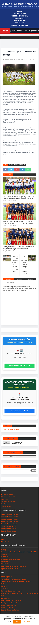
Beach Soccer (5, 541)
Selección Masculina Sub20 (9, 514)
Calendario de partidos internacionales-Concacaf (16, 581)
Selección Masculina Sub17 (9, 517)
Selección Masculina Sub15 (9, 519)
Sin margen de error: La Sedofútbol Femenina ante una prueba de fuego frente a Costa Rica (18, 248)
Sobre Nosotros (19, 20)
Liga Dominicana (19, 14)
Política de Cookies (7, 494)
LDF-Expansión (5, 564)
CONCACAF (4, 588)
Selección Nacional (19, 16)
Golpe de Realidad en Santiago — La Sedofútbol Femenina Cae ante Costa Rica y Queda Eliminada (18, 222)
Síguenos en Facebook (19, 411)
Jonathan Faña (5, 561)
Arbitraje (3, 549)
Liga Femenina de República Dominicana (13, 566)
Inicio (19, 11)
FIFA (2, 596)
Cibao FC (4, 586)
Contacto (19, 23)
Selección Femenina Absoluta (10, 610)
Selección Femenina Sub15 (9, 528)
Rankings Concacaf (7, 607)
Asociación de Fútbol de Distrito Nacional (13, 579)
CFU (2, 584)
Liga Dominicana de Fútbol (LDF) (11, 600)
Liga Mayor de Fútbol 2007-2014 (11, 568)
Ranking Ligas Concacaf (8, 605)
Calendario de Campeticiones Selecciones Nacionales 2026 (19, 552)
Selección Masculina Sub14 (9, 521)
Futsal (3, 539)
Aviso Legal (4, 499)
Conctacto (4, 504)
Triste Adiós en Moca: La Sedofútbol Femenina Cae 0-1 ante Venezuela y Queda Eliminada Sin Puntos (18, 197)
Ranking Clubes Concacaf (9, 603)
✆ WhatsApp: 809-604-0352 (19, 366)
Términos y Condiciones (8, 501)
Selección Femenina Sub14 (9, 531)
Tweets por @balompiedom (11, 429)
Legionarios (19, 18)
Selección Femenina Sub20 (9, 524)
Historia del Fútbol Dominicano (10, 559)
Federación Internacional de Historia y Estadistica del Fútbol (19, 593)
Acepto (16, 621)
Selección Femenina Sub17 (9, 526)
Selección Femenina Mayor (17, 164)
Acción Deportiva (6, 577)
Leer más (26, 622)
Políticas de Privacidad (8, 497)
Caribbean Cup (5, 554)
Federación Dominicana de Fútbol (11, 591)
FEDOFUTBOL (5, 557)
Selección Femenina (19, 25)
